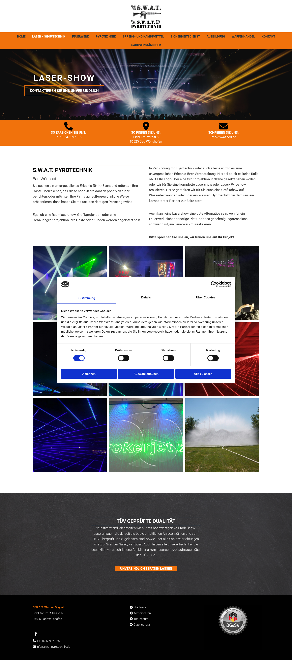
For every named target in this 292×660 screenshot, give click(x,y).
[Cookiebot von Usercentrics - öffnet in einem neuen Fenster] (213, 284)
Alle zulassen (203, 373)
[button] (64, 90)
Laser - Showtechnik (48, 36)
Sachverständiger (146, 45)
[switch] (123, 358)
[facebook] (36, 634)
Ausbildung (216, 36)
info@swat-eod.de (223, 137)
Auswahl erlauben (146, 373)
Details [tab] (146, 297)
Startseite (139, 607)
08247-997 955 (71, 137)
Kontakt (268, 36)
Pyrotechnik (106, 36)
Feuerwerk (80, 36)
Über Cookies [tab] (205, 297)
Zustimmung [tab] (86, 298)
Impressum (140, 619)
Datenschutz (141, 624)
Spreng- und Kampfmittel (143, 36)
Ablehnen (89, 373)
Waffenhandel (243, 36)
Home (21, 36)
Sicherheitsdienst (185, 36)
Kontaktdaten (142, 613)
